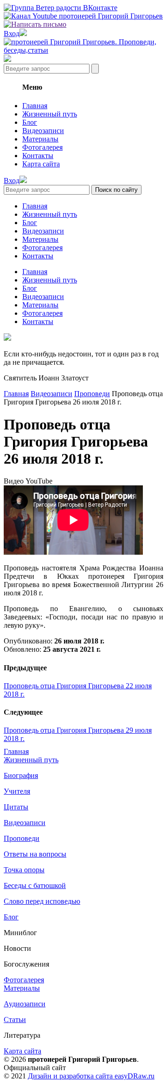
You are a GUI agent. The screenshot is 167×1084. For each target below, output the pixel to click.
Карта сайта (41, 164)
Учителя (17, 791)
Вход (11, 33)
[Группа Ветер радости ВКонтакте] (60, 8)
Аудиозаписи (24, 1004)
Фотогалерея (42, 147)
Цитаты (16, 807)
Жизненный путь (49, 114)
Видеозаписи (43, 131)
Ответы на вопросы (35, 854)
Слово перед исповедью (42, 901)
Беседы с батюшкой (35, 885)
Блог (29, 122)
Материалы (40, 139)
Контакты (37, 155)
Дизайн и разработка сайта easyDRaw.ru (91, 1076)
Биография (21, 775)
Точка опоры (24, 870)
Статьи (15, 1019)
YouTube (39, 481)
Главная (34, 106)
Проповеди (92, 394)
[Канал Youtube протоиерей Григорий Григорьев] (83, 16)
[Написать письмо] (35, 24)
